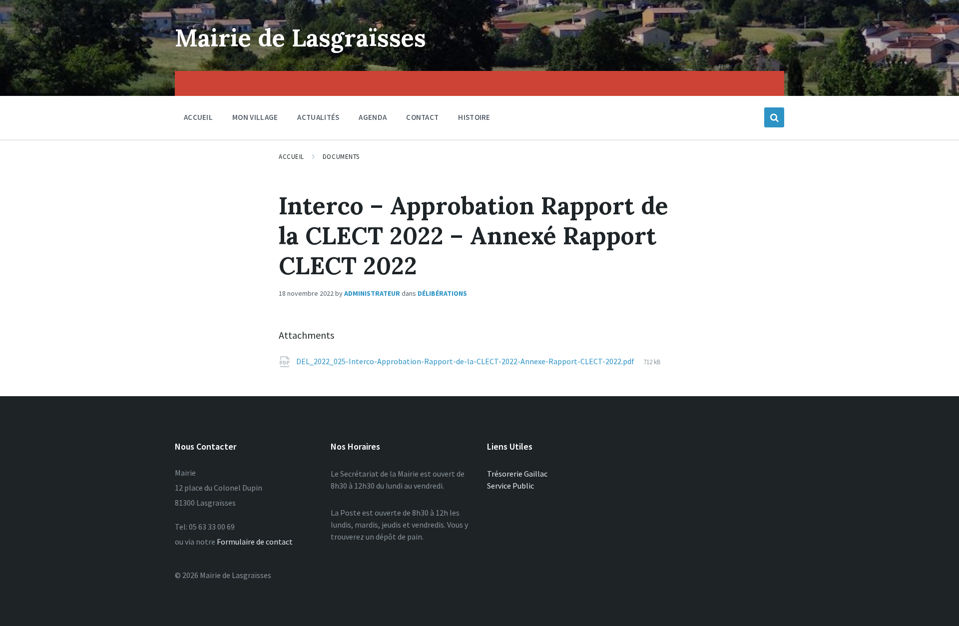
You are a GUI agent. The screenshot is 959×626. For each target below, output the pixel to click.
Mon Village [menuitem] (255, 117)
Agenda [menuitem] (373, 117)
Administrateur (372, 293)
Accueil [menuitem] (198, 117)
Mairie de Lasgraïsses (300, 37)
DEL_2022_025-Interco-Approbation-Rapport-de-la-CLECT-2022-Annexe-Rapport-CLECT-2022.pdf (466, 361)
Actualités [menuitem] (318, 117)
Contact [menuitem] (422, 117)
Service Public (510, 486)
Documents (341, 156)
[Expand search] (774, 117)
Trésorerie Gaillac (517, 474)
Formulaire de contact (255, 542)
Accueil (291, 156)
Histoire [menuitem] (474, 117)
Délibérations (442, 293)
